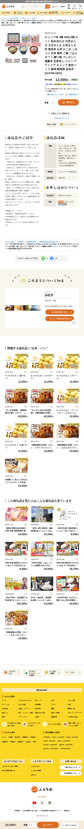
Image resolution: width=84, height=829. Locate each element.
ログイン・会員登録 (60, 6)
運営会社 (67, 810)
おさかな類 (22, 704)
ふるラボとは (35, 766)
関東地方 (25, 737)
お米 (33, 18)
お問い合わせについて (61, 118)
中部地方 (20, 242)
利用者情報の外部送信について (51, 810)
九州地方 (28, 742)
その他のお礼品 (73, 717)
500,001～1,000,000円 (50, 748)
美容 (3, 717)
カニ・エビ (5, 704)
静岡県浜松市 (31, 242)
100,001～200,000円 (50, 745)
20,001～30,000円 (72, 737)
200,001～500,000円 (65, 745)
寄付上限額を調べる (8, 770)
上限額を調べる (73, 94)
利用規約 (17, 810)
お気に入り (74, 8)
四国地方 (20, 742)
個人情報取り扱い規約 (30, 810)
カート (80, 8)
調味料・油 (71, 708)
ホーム (4, 18)
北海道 (10, 737)
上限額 (68, 8)
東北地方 (17, 737)
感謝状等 (54, 717)
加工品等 (38, 708)
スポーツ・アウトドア (75, 713)
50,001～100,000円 (63, 741)
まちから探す (9, 242)
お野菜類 (38, 704)
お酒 (69, 704)
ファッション (22, 717)
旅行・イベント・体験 (25, 713)
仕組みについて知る (56, 94)
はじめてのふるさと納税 (10, 766)
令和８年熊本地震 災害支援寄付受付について (42, 1)
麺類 (52, 708)
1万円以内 (46, 737)
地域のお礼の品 (40, 713)
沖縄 (34, 742)
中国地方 (13, 742)
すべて (4, 700)
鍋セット (5, 713)
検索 (47, 6)
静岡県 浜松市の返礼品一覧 (48, 242)
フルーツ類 (71, 700)
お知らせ (33, 775)
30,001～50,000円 (49, 741)
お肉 (52, 700)
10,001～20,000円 (58, 737)
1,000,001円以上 (65, 748)
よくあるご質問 (36, 770)
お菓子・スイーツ (24, 708)
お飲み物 (5, 708)
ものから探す (13, 18)
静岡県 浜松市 (50, 33)
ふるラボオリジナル (24, 700)
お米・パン (25, 18)
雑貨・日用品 (55, 713)
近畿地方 (5, 742)
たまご (53, 704)
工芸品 (37, 717)
